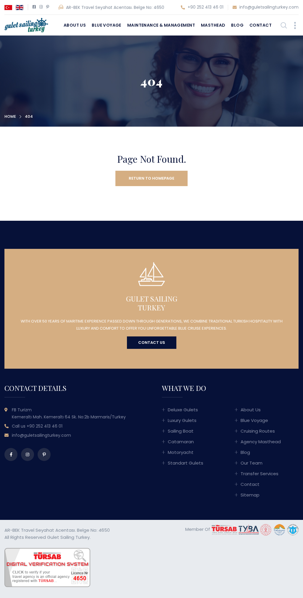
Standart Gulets (185, 463)
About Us (75, 25)
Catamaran (181, 442)
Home (10, 116)
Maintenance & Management (161, 25)
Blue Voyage (106, 25)
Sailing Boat (181, 431)
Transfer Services (259, 473)
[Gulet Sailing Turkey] (26, 25)
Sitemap (250, 495)
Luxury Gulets (182, 420)
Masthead (213, 25)
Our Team (251, 463)
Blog (237, 25)
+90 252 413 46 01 (204, 7)
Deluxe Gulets (183, 410)
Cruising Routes (258, 431)
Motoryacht (181, 452)
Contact (260, 25)
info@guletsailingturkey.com (268, 7)
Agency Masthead (261, 442)
